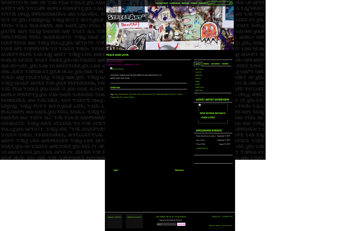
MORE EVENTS (202, 148)
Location (215, 64)
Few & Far (132, 94)
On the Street (162, 3)
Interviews (175, 3)
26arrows (198, 75)
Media (206, 64)
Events (194, 3)
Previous (179, 170)
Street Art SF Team (114, 64)
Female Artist (123, 94)
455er (197, 84)
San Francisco (147, 94)
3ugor (197, 81)
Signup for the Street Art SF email (171, 220)
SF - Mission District (127, 97)
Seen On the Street (114, 61)
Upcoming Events (209, 130)
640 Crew (199, 90)
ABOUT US (216, 216)
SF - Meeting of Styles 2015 (163, 94)
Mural (139, 94)
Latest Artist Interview (212, 99)
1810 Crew (199, 69)
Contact (203, 3)
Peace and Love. (117, 55)
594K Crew (199, 87)
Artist (198, 64)
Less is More (200, 140)
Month (225, 64)
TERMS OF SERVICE (215, 225)
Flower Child (200, 144)
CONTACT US (227, 216)
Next (116, 170)
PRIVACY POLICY (227, 225)
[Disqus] (148, 136)
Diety (116, 94)
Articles (185, 3)
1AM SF (198, 72)
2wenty (198, 78)
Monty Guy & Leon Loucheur (206, 136)
